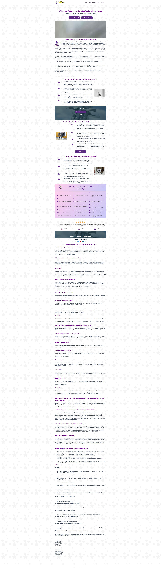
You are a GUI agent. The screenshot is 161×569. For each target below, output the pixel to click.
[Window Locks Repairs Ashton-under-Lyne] (96, 210)
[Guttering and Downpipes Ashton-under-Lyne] (80, 207)
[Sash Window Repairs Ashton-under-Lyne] (96, 192)
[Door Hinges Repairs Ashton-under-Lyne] (64, 206)
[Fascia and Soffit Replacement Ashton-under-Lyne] (80, 198)
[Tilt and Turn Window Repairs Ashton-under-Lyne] (96, 196)
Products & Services (92, 2)
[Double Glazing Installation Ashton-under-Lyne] (64, 216)
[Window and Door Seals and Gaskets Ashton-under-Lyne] (96, 216)
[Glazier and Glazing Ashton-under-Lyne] (80, 204)
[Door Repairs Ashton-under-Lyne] (63, 212)
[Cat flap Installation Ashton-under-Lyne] (64, 195)
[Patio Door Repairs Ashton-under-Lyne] (79, 215)
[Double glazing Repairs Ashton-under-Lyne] (80, 192)
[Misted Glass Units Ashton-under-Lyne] (79, 212)
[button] (95, 2)
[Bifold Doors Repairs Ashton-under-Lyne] (64, 192)
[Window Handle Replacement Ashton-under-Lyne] (96, 205)
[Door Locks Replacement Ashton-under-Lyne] (64, 210)
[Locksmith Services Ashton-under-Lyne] (80, 210)
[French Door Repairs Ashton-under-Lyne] (80, 201)
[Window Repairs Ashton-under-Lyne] (95, 212)
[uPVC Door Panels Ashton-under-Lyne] (96, 199)
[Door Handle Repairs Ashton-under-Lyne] (64, 204)
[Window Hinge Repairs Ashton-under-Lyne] (96, 207)
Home (86, 2)
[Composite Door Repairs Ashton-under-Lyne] (64, 198)
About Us (98, 2)
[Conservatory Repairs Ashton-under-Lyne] (64, 201)
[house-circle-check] (59, 82)
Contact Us (103, 2)
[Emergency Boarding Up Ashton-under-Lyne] (80, 195)
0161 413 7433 (80, 117)
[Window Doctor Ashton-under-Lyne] (95, 201)
